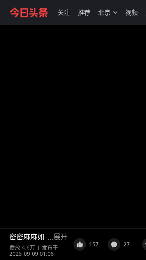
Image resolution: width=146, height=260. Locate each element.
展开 (60, 236)
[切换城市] (115, 12)
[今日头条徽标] (28, 12)
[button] (64, 12)
